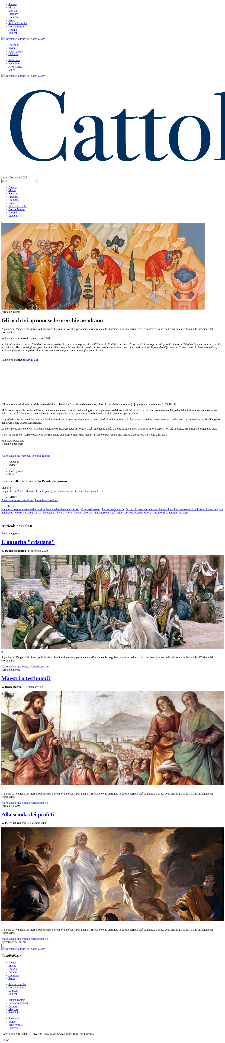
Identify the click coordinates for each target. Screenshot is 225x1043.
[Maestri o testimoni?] (112, 784)
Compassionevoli (90, 509)
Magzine (13, 1009)
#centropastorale (41, 455)
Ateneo (12, 4)
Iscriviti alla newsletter (13, 941)
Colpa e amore (23, 512)
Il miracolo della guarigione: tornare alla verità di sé (54, 491)
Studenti (13, 32)
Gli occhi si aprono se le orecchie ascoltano (149, 509)
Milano (12, 7)
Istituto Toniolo (16, 999)
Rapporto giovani (18, 1002)
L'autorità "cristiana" (177, 512)
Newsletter (14, 63)
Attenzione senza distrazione (17, 500)
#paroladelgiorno (10, 455)
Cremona (13, 16)
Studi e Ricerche (17, 23)
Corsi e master (16, 987)
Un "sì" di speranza (44, 512)
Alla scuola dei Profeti (129, 512)
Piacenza (13, 13)
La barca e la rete (95, 491)
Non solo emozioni (186, 509)
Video (11, 69)
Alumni (12, 29)
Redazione (14, 60)
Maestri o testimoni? (26, 678)
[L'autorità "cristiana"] (112, 648)
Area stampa (15, 66)
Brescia (12, 10)
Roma (11, 20)
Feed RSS (14, 1012)
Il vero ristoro (64, 512)
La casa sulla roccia (113, 509)
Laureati (13, 990)
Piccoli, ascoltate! (83, 512)
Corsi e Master (16, 26)
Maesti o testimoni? (154, 512)
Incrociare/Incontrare (46, 500)
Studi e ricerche (17, 984)
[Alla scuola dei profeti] (112, 920)
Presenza (13, 1006)
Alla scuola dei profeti (27, 814)
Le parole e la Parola (12, 491)
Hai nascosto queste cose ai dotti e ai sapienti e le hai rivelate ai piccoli (40, 509)
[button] (2, 222)
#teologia (26, 455)
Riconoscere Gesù (105, 512)
